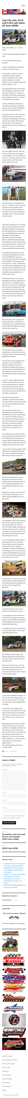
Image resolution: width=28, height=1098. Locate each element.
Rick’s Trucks (6, 1067)
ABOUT (4, 1090)
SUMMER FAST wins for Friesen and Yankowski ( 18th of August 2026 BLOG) (13, 870)
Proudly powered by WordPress (11, 1095)
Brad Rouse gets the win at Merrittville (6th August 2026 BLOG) (13, 881)
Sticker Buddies (7, 1079)
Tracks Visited (6, 1075)
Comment (5, 769)
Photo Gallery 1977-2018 (9, 1060)
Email (4, 800)
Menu (23, 5)
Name (4, 792)
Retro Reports (6, 1086)
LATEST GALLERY (7, 1056)
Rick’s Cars (5, 1071)
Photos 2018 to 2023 (8, 1063)
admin (6, 751)
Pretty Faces (6, 1082)
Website (4, 807)
